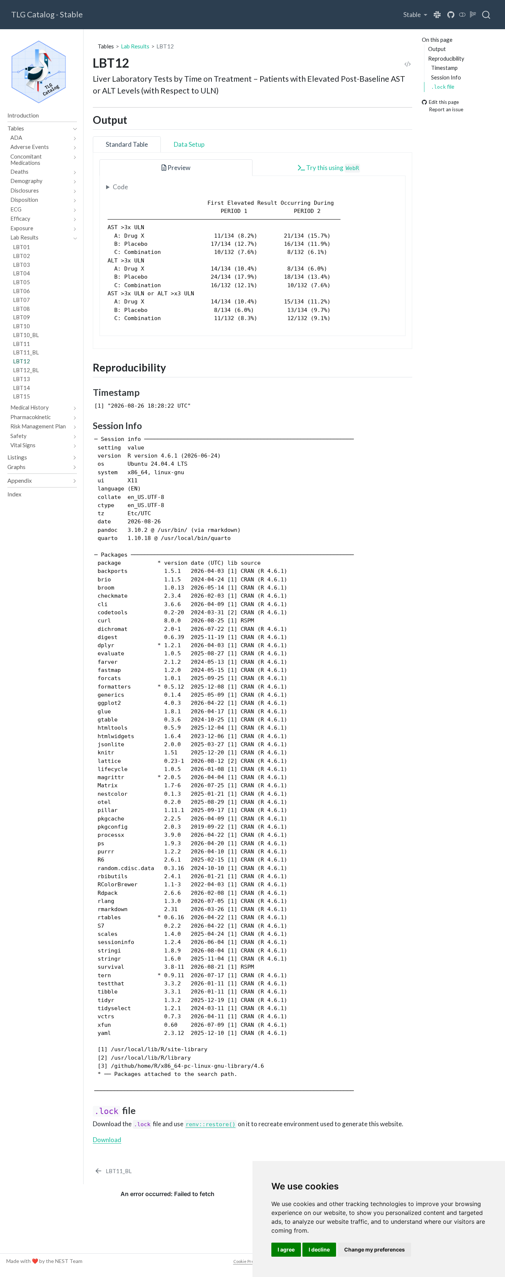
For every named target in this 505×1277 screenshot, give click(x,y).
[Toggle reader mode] (473, 14)
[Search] (486, 14)
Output (437, 48)
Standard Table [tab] (127, 144)
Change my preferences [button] (374, 1249)
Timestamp (444, 67)
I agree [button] (286, 1249)
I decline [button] (319, 1249)
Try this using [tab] (332, 167)
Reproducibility (446, 58)
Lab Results (135, 46)
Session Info (446, 77)
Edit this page (444, 102)
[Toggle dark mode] (462, 14)
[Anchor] (134, 119)
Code (120, 187)
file (442, 86)
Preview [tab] (178, 167)
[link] (415, 15)
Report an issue (446, 109)
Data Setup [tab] (189, 144)
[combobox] (486, 14)
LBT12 (165, 46)
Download (107, 1140)
